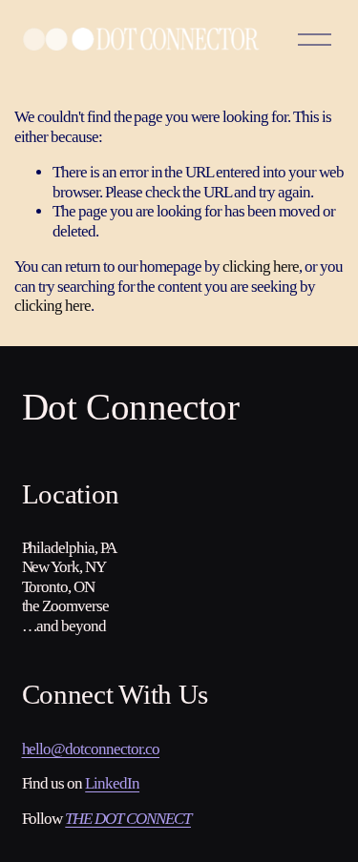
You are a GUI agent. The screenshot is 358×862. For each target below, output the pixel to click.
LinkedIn (112, 783)
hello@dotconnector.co (90, 749)
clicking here (260, 266)
